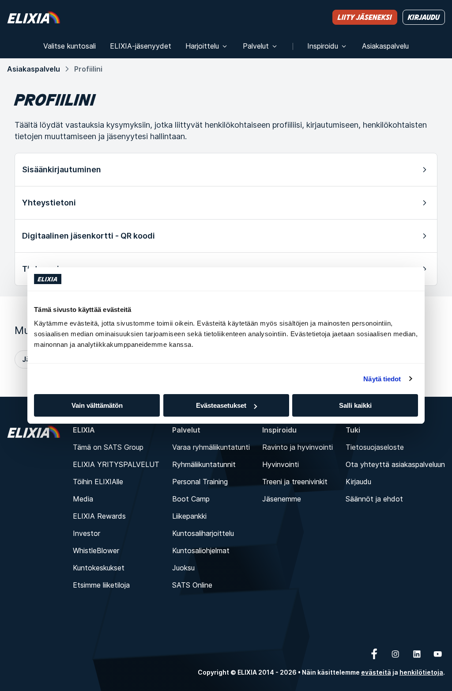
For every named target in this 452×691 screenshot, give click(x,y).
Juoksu (183, 567)
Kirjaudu (358, 481)
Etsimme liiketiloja (101, 585)
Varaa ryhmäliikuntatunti (211, 447)
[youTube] (438, 654)
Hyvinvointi (280, 464)
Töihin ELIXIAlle (98, 481)
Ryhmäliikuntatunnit (204, 464)
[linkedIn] (417, 654)
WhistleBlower (96, 550)
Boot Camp (191, 498)
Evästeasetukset (221, 405)
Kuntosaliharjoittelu (203, 533)
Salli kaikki (355, 405)
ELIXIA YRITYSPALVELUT (116, 464)
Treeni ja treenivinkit (295, 481)
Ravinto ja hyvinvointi (297, 447)
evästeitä (376, 672)
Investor (86, 533)
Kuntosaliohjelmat (201, 550)
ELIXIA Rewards (99, 516)
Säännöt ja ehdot (374, 498)
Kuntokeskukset (98, 567)
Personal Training (200, 481)
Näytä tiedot (382, 379)
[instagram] (395, 654)
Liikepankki (189, 516)
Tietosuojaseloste (375, 447)
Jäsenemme (281, 498)
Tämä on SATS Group (108, 447)
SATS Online (192, 585)
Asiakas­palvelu (33, 69)
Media (83, 498)
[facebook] (374, 654)
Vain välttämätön (97, 405)
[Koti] (33, 17)
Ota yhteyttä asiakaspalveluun (395, 464)
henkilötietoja (421, 672)
